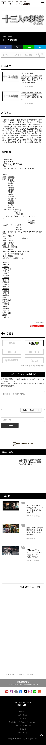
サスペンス (22, 168)
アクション (32, 168)
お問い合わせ (23, 715)
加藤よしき (37, 516)
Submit (10, 425)
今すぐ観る (39, 55)
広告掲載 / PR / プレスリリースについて (23, 722)
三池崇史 (11, 177)
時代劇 (13, 168)
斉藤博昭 (36, 560)
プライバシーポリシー (23, 726)
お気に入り (10, 3)
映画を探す (3, 2)
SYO (35, 538)
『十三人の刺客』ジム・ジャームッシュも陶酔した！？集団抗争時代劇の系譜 (31, 96)
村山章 (31, 86)
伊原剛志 (5, 289)
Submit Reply (29, 410)
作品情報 (28, 55)
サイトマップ (23, 733)
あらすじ (17, 55)
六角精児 (5, 278)
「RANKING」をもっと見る (30, 587)
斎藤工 (5, 297)
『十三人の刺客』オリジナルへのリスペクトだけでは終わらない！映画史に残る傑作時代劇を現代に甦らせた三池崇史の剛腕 (31, 77)
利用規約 (4, 379)
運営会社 (23, 729)
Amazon (34, 343)
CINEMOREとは (23, 711)
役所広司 (5, 264)
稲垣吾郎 (5, 315)
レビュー (6, 55)
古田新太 (5, 273)
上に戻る (41, 735)
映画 (20, 674)
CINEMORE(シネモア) (9, 674)
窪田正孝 (5, 286)
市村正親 (5, 317)
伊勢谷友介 (6, 269)
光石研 (5, 306)
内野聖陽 (5, 304)
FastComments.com (24, 443)
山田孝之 (5, 267)
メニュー (43, 2)
